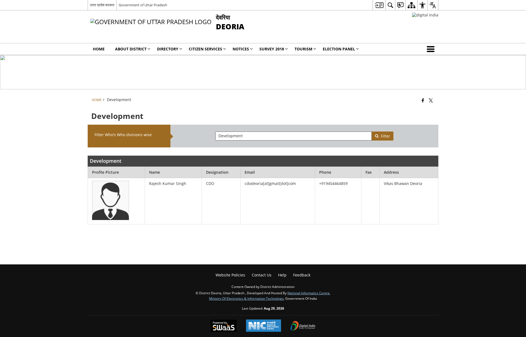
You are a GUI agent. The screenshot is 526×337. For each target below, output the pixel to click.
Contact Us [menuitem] (261, 275)
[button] (431, 49)
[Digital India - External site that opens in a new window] (425, 15)
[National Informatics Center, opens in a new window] (263, 326)
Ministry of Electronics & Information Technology (246, 298)
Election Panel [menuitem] (339, 49)
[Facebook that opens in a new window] (422, 100)
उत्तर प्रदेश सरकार (102, 4)
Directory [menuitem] (167, 49)
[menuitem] (379, 5)
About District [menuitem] (131, 49)
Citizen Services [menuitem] (205, 49)
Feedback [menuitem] (301, 275)
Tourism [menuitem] (303, 49)
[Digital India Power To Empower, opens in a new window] (303, 326)
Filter (385, 136)
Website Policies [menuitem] (230, 275)
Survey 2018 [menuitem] (271, 49)
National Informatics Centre (308, 293)
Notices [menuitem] (241, 49)
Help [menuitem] (282, 275)
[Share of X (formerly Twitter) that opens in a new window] (430, 100)
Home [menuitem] (99, 49)
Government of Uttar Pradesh (143, 4)
